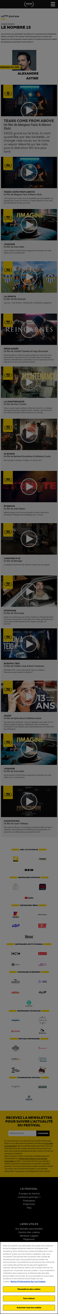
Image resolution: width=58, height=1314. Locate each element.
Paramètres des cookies (29, 1289)
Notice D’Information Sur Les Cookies (28, 1281)
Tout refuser (29, 1298)
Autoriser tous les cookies (29, 1307)
